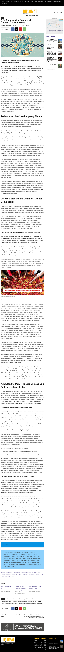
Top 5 (2, 18)
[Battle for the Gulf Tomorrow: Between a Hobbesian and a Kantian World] (60, 66)
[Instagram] (54, 12)
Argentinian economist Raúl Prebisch (31, 598)
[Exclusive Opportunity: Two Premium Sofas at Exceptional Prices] (60, 53)
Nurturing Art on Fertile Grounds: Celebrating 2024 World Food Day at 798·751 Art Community (34, 616)
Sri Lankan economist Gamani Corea (9, 603)
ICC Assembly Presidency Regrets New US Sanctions (52, 40)
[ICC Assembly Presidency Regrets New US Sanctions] (60, 41)
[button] (61, 12)
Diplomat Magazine (7, 25)
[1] (1, 573)
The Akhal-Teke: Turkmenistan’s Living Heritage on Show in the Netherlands (52, 60)
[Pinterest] (20, 29)
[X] (57, 12)
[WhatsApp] (24, 29)
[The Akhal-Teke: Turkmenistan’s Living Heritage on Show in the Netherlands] (60, 59)
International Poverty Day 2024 (34, 601)
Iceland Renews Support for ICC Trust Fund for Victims (51, 46)
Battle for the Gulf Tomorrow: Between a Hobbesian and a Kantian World (51, 67)
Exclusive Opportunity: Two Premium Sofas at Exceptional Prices (51, 53)
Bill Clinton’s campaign (6, 601)
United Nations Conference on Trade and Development (30, 603)
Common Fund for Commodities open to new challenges (20, 588)
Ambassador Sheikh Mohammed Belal (14, 598)
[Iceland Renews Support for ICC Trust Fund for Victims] (60, 46)
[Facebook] (51, 12)
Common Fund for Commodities (20, 601)
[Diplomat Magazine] (32, 12)
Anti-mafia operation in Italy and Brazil (10, 615)
